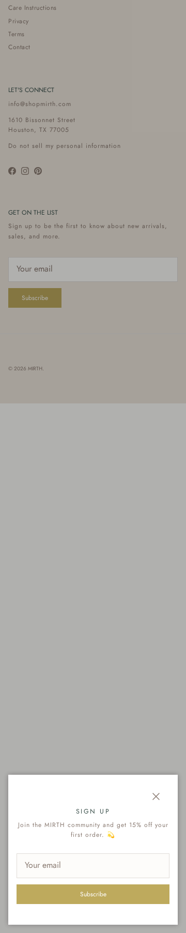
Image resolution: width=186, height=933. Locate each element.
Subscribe (93, 894)
